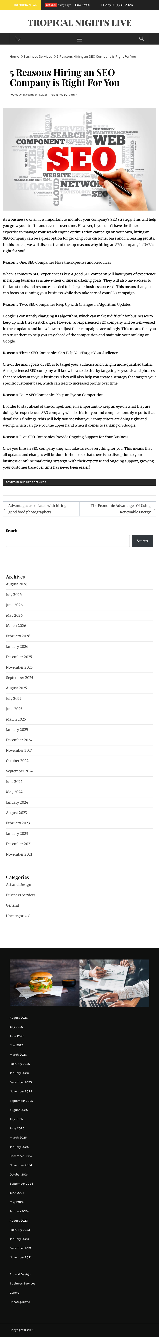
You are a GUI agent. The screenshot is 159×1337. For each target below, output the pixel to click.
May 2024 (14, 792)
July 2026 (14, 594)
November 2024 (19, 750)
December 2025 (19, 657)
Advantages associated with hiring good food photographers (37, 508)
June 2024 (14, 781)
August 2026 (16, 584)
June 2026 (14, 605)
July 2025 (14, 698)
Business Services (33, 482)
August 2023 (16, 812)
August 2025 (16, 688)
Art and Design (18, 884)
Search (11, 530)
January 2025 (17, 729)
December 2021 (19, 844)
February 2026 (18, 636)
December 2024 (19, 740)
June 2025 (14, 709)
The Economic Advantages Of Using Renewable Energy (121, 508)
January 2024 (17, 802)
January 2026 (17, 646)
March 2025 (16, 719)
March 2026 (16, 625)
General (12, 905)
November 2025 (19, 667)
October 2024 (17, 760)
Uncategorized (18, 916)
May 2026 (14, 615)
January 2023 (17, 833)
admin (73, 94)
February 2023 (18, 823)
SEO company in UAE (132, 244)
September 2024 (19, 771)
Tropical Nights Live (80, 22)
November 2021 (19, 854)
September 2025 (19, 677)
